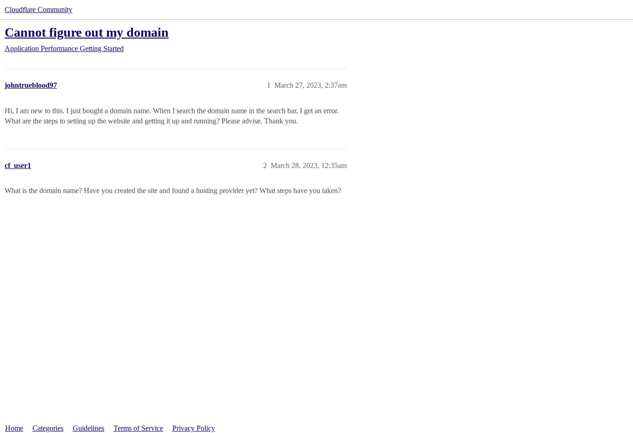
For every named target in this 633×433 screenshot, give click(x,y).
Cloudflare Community (38, 9)
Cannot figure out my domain (87, 32)
